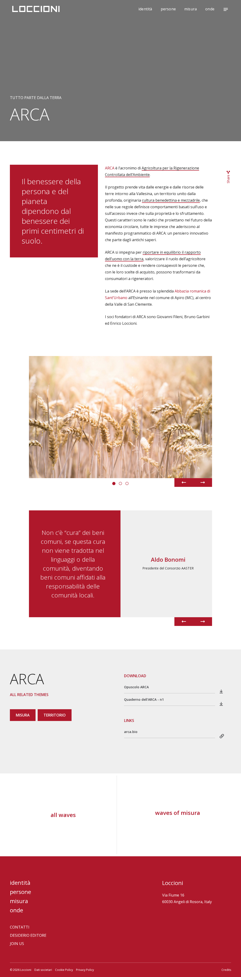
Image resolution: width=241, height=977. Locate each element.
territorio (55, 715)
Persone (168, 9)
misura (23, 715)
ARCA (109, 168)
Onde (209, 9)
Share (228, 178)
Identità (145, 9)
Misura (190, 9)
